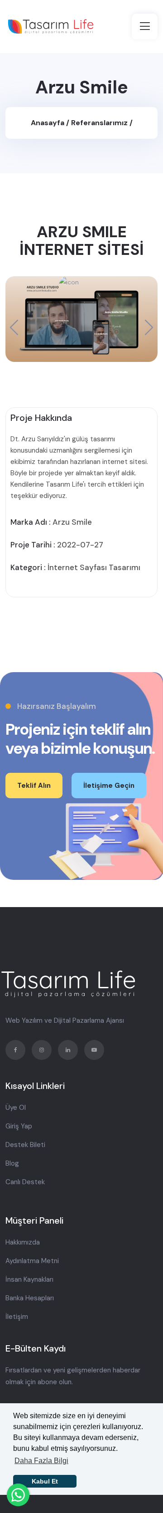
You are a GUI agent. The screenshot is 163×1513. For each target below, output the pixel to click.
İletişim (16, 1316)
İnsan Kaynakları (29, 1279)
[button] (149, 327)
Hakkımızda (22, 1242)
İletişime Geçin (108, 785)
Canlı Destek (25, 1181)
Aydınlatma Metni (32, 1260)
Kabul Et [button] (45, 1481)
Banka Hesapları (29, 1298)
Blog (12, 1163)
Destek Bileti (25, 1144)
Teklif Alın (34, 785)
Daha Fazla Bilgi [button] (41, 1460)
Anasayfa (48, 122)
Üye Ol (15, 1107)
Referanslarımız (100, 122)
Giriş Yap (18, 1126)
